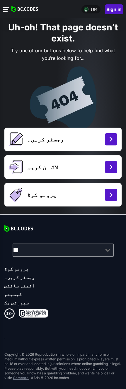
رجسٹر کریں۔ (19, 277)
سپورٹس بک (16, 302)
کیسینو (13, 294)
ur (94, 9)
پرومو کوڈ (16, 269)
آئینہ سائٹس (19, 286)
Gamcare (21, 378)
